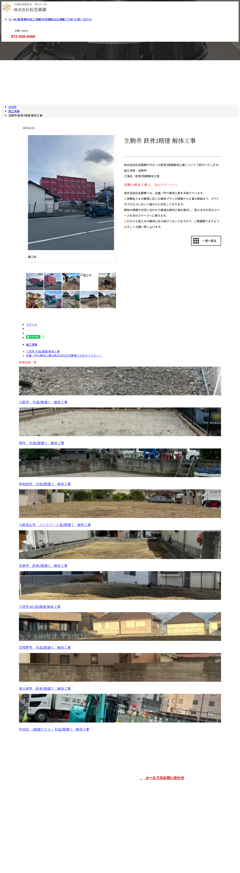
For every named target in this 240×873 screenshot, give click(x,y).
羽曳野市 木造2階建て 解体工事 (45, 647)
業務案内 (23, 19)
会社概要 (59, 19)
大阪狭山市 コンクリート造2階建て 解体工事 (55, 525)
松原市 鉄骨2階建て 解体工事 (43, 566)
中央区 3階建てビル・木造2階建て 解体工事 (54, 729)
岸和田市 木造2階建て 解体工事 (45, 484)
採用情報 (47, 19)
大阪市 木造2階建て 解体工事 (43, 402)
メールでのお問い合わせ (164, 777)
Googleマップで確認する (36, 847)
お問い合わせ (83, 19)
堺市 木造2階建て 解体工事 (41, 443)
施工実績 (35, 19)
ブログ (69, 19)
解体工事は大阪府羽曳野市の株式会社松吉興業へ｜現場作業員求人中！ (64, 861)
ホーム (12, 19)
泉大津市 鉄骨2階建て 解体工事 (45, 688)
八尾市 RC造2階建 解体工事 (39, 607)
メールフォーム (13, 44)
